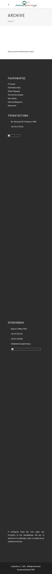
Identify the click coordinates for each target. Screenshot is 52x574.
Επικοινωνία (12, 106)
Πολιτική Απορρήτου (15, 102)
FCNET (32, 570)
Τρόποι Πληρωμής (14, 91)
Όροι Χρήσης (12, 98)
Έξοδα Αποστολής (14, 88)
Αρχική (10, 21)
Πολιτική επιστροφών (15, 95)
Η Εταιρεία (11, 84)
